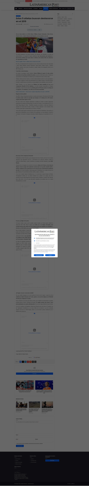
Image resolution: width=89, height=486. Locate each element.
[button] (44, 243)
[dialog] (44, 243)
